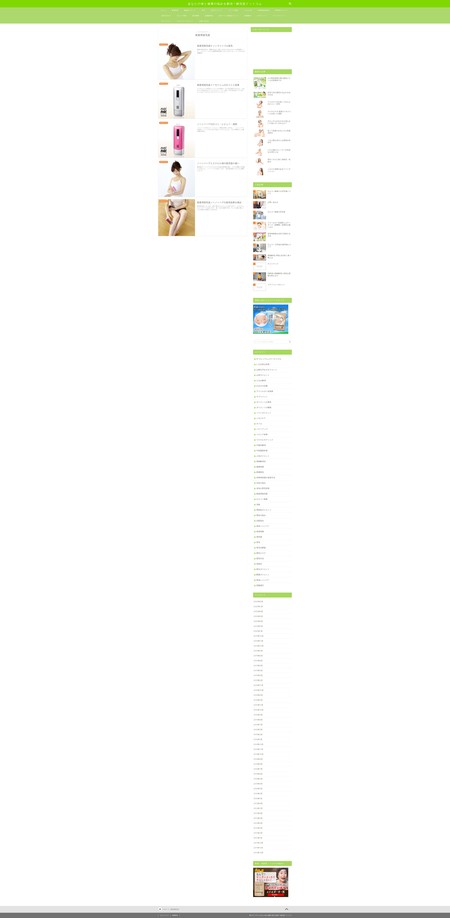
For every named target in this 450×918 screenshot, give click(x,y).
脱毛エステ (261, 553)
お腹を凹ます (166, 16)
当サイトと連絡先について (229, 16)
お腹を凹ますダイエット (266, 370)
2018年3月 (258, 700)
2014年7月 (258, 769)
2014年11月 (258, 749)
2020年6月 (258, 611)
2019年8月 (258, 656)
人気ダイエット (263, 456)
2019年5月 (258, 665)
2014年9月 (258, 759)
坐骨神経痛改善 (263, 10)
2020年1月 (258, 631)
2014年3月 (258, 789)
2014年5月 (258, 779)
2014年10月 (259, 754)
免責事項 (175, 915)
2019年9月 (258, 651)
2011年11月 (258, 848)
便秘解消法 (261, 461)
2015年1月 (258, 739)
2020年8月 (258, 601)
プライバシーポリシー (185, 21)
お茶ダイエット (216, 10)
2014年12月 (258, 744)
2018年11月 (258, 685)
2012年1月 (258, 838)
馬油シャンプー (263, 580)
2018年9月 (258, 695)
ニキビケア (261, 418)
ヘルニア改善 (233, 10)
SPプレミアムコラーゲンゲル (268, 359)
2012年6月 (258, 813)
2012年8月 (258, 803)
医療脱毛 (260, 472)
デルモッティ (262, 16)
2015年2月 (258, 734)
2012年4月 (258, 823)
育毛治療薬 (261, 548)
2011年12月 (258, 843)
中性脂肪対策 (262, 450)
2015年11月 (258, 705)
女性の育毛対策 (263, 488)
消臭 (258, 504)
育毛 (203, 10)
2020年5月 (258, 616)
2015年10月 (259, 710)
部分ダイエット (263, 569)
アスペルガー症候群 (264, 391)
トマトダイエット (279, 16)
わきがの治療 (262, 386)
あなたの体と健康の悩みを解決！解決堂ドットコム (225, 3)
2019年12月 (259, 636)
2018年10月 (259, 690)
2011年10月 (258, 853)
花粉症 (259, 564)
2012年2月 (258, 833)
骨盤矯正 (260, 585)
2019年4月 (258, 670)
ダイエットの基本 (263, 402)
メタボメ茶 (248, 10)
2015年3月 (258, 729)
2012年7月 (258, 808)
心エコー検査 (182, 16)
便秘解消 (248, 16)
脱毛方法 (260, 558)
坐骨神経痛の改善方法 (265, 477)
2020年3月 (258, 626)
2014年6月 (258, 774)
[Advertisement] (268, 48)
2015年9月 (258, 715)
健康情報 (175, 10)
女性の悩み (261, 483)
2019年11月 (258, 641)
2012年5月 (258, 818)
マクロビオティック (264, 440)
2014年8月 (258, 764)
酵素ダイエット (190, 10)
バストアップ (262, 429)
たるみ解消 (261, 380)
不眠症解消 (261, 445)
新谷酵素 (196, 16)
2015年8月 (258, 720)
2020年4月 (258, 621)
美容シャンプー (263, 526)
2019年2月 (258, 680)
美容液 (259, 537)
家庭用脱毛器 (262, 494)
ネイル (259, 423)
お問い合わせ (204, 21)
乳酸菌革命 (209, 16)
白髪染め (260, 521)
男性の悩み (261, 515)
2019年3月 (258, 675)
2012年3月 (258, 828)
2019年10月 (259, 646)
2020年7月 (258, 606)
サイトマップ (166, 21)
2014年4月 (258, 784)
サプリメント (262, 397)
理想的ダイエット (281, 10)
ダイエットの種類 (263, 407)
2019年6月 (258, 661)
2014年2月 (258, 793)
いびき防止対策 (263, 364)
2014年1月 (258, 798)
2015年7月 (258, 725)
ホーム (163, 10)
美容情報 (260, 531)
